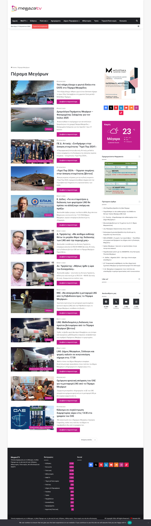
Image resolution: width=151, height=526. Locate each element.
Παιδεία (48, 492)
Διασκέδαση (49, 502)
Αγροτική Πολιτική (51, 509)
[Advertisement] (75, 47)
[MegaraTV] (27, 8)
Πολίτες (48, 484)
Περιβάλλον (49, 499)
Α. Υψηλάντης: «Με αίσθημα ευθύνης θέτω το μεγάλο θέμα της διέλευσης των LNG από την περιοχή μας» (75, 237)
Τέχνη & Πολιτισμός (109, 21)
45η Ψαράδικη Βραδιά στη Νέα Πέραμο (116, 208)
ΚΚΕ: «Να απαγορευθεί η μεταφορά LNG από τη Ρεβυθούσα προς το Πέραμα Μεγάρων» (77, 296)
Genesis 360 (136, 518)
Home (14, 67)
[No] (148, 523)
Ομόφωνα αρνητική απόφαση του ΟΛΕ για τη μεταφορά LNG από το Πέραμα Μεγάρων (76, 383)
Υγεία (96, 21)
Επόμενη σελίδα (86, 440)
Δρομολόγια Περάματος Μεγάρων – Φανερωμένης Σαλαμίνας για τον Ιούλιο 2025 (75, 114)
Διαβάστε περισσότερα (68, 102)
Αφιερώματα (55, 21)
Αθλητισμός (86, 21)
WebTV (23, 21)
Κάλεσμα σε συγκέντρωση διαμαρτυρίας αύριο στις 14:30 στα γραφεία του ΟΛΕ (74, 413)
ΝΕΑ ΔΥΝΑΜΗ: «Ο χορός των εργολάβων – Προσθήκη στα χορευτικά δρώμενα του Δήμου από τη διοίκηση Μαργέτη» (121, 240)
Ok (130, 522)
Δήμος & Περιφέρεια (52, 488)
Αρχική (14, 21)
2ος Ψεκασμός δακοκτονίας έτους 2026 (117, 229)
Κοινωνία (123, 21)
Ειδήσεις (33, 21)
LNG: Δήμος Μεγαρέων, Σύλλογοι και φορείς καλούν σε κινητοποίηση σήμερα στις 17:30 (75, 354)
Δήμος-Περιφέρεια (71, 21)
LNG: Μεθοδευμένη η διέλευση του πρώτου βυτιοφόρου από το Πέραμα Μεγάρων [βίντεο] (75, 325)
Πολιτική (43, 21)
